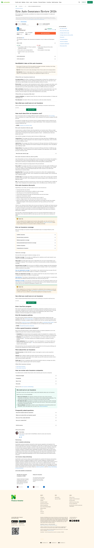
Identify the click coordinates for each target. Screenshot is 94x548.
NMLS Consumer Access (44, 525)
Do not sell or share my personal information (75, 506)
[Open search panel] (79, 2)
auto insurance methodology (27, 386)
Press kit (42, 511)
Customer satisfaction (64, 43)
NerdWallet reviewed (51, 29)
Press (41, 509)
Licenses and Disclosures (53, 525)
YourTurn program (64, 41)
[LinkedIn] (21, 437)
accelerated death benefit (48, 322)
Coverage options (64, 39)
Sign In (84, 2)
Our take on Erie (63, 28)
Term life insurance (29, 318)
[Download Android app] (22, 521)
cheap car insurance (48, 222)
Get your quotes (45, 33)
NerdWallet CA (62, 542)
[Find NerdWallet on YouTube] (72, 521)
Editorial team (43, 508)
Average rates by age (64, 32)
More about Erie (63, 45)
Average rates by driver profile (66, 35)
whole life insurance (26, 322)
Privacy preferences (73, 503)
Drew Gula (21, 432)
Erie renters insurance (21, 368)
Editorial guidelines (44, 505)
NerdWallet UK (54, 542)
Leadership (42, 498)
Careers (41, 500)
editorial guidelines (43, 406)
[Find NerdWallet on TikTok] (78, 521)
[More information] (55, 29)
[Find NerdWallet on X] (70, 521)
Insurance (20, 6)
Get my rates (31, 109)
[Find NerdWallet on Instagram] (74, 521)
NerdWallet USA (45, 542)
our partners (32, 19)
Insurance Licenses (51, 530)
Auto (25, 6)
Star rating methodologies (45, 506)
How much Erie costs (64, 30)
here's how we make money (39, 19)
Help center (57, 497)
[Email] (19, 437)
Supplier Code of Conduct (74, 498)
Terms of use (71, 497)
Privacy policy (72, 500)
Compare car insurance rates (26, 125)
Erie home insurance (21, 366)
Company (42, 497)
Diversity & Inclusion (44, 503)
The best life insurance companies (27, 325)
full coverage (52, 115)
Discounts (62, 37)
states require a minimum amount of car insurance (42, 290)
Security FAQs (57, 498)
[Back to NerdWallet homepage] (16, 6)
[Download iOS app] (14, 521)
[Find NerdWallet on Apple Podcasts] (76, 521)
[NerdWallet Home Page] (5, 2)
